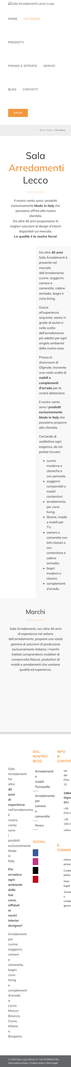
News (36, 825)
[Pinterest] (36, 879)
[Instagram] (36, 861)
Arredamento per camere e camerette (36, 806)
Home (49, 130)
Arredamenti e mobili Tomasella (36, 779)
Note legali (52, 1063)
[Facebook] (36, 852)
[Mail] (36, 870)
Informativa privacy (18, 1063)
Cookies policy (37, 1063)
